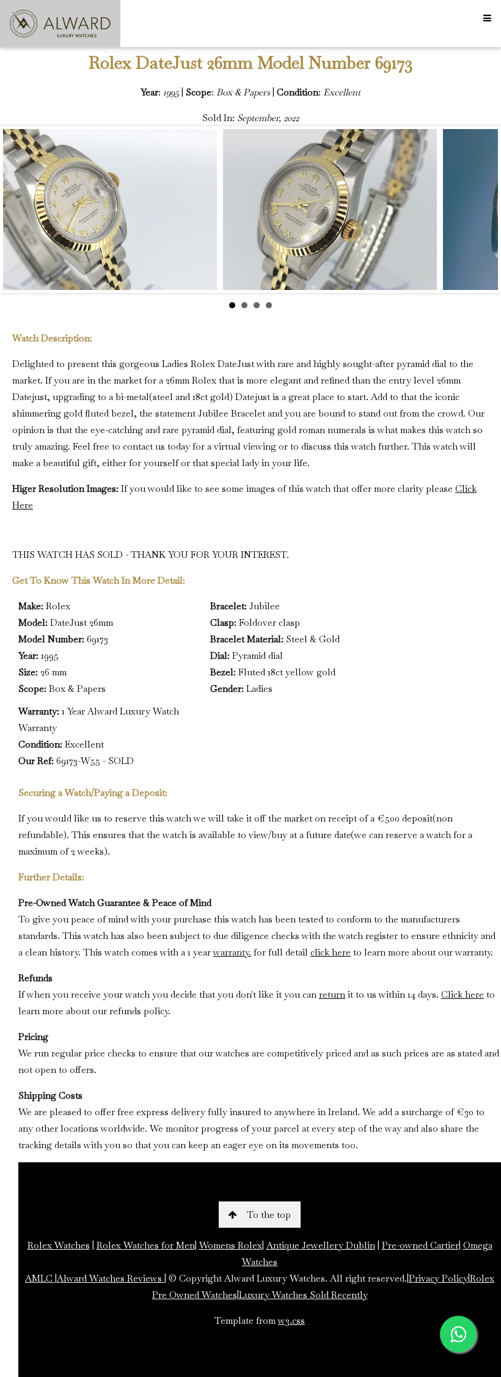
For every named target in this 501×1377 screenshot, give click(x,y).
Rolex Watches (58, 1245)
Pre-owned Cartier (420, 1245)
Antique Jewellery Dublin (320, 1245)
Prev (19, 210)
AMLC (40, 1278)
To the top (269, 1214)
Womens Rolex (230, 1245)
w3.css (291, 1320)
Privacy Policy (438, 1278)
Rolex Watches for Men (146, 1245)
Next (482, 210)
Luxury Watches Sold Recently (303, 1295)
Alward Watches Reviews (110, 1278)
